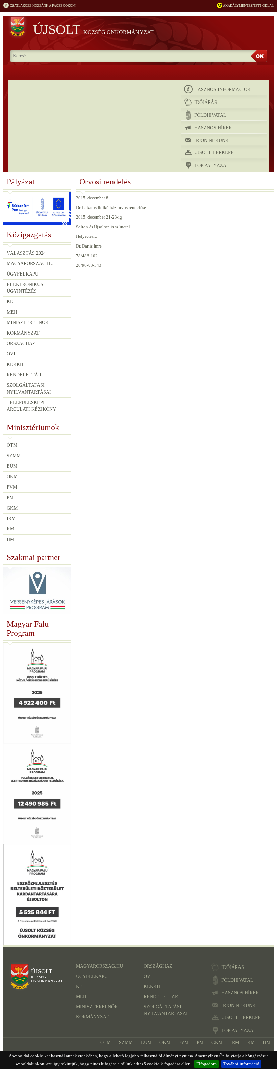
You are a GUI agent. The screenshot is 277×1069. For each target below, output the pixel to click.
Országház (21, 343)
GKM (12, 508)
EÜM (12, 466)
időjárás (205, 102)
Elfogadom (206, 1063)
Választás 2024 (26, 253)
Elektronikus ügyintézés (25, 288)
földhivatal (210, 115)
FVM (12, 487)
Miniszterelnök (28, 322)
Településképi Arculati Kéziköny (31, 406)
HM (10, 539)
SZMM (14, 455)
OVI (11, 353)
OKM (12, 476)
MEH (12, 312)
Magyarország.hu (30, 263)
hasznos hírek (213, 128)
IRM (11, 518)
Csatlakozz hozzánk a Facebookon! (42, 5)
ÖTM (12, 445)
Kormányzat (23, 333)
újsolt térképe (214, 152)
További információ (241, 1063)
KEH (12, 301)
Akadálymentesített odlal (248, 5)
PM (10, 497)
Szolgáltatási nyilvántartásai (29, 389)
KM (10, 528)
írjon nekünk (211, 140)
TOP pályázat (211, 165)
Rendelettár (24, 374)
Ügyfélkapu (23, 274)
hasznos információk (222, 89)
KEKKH (15, 364)
